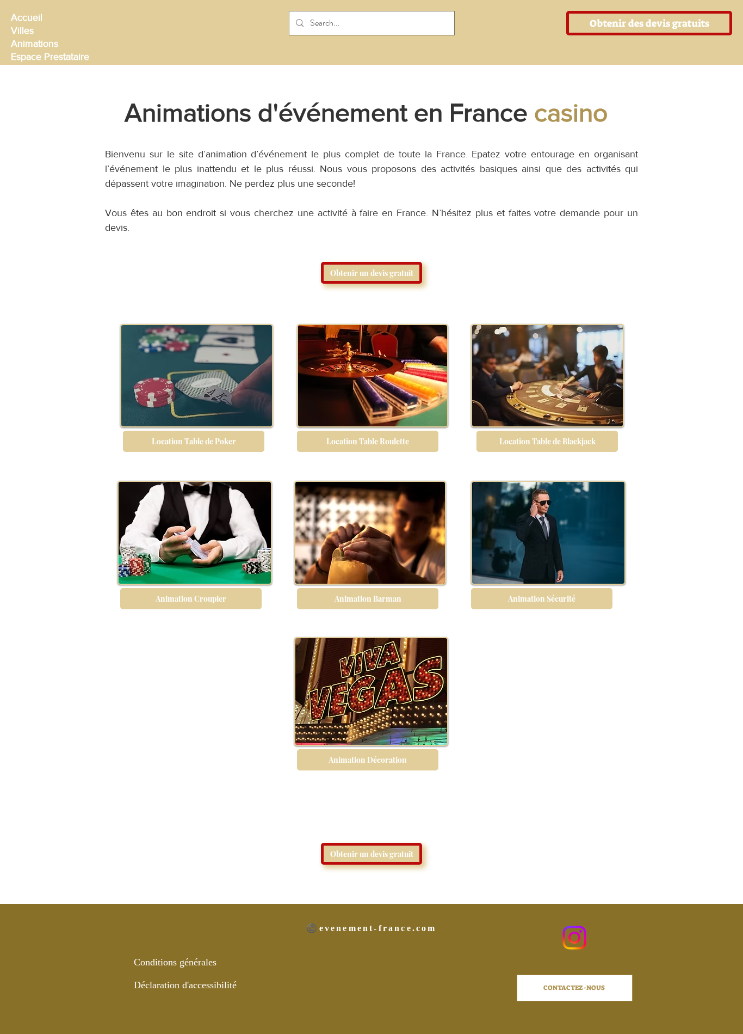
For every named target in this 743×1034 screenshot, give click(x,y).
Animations (34, 43)
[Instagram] (574, 937)
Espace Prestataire (49, 56)
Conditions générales (175, 962)
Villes (22, 30)
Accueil (26, 17)
